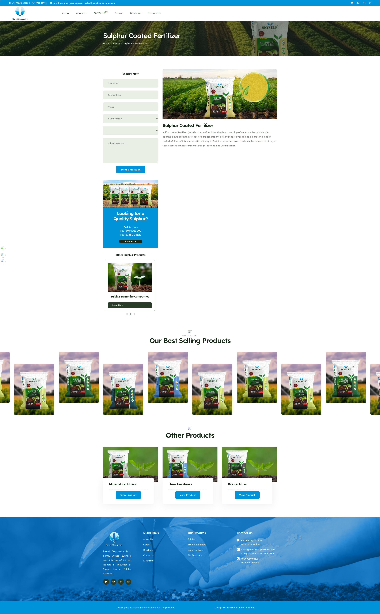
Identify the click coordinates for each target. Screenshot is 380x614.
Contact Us (154, 13)
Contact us (149, 555)
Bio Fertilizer (237, 484)
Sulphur (191, 539)
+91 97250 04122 (20, 3)
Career (119, 13)
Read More (117, 305)
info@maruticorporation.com (68, 3)
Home (65, 13)
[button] (127, 313)
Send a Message (131, 169)
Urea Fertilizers (180, 484)
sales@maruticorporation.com (100, 3)
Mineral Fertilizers (122, 484)
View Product (128, 495)
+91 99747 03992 (38, 3)
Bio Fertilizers (195, 555)
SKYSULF (100, 13)
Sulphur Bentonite (130, 296)
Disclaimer (148, 560)
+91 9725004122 (130, 235)
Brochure (135, 13)
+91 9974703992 (130, 231)
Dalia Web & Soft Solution (240, 607)
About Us (81, 13)
